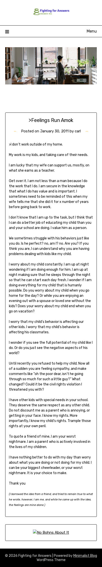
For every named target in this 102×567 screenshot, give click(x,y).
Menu (92, 31)
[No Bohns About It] (51, 532)
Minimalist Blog (85, 556)
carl (78, 131)
